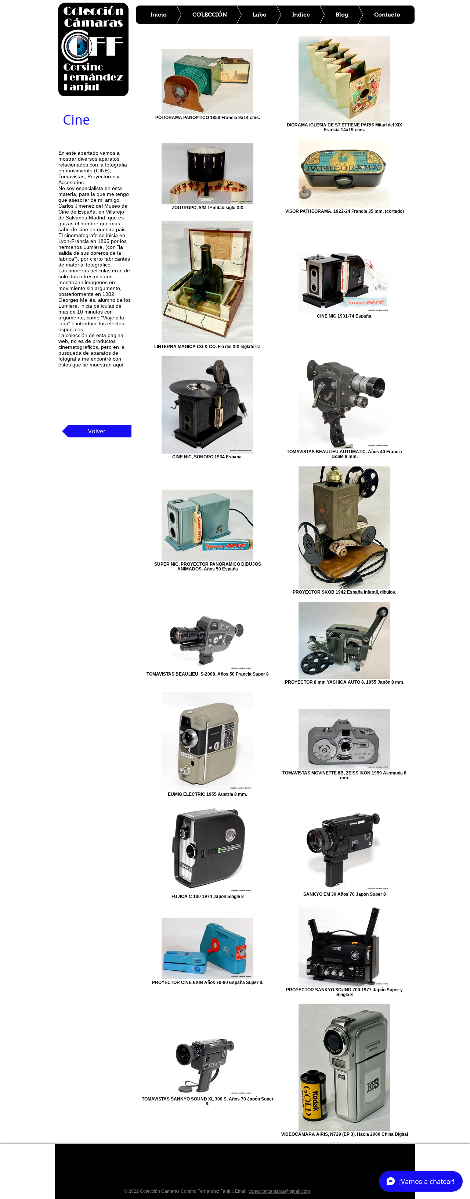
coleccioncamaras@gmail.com (279, 1191)
